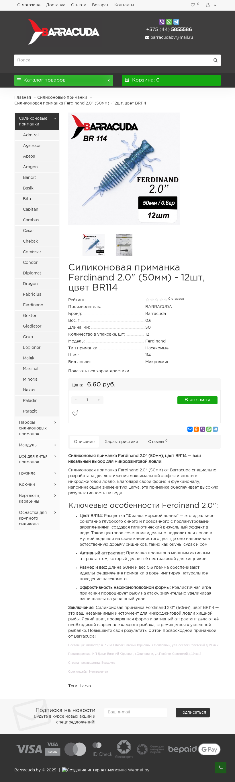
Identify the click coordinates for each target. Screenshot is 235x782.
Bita (27, 199)
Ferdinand (33, 305)
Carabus (31, 220)
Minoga (30, 379)
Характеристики (121, 442)
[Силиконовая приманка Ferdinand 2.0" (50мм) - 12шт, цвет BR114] (124, 169)
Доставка (55, 5)
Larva (85, 686)
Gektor (30, 316)
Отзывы (158, 441)
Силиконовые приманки (62, 97)
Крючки (27, 484)
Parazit (30, 411)
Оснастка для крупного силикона (33, 518)
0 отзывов (176, 298)
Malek (28, 358)
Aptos (29, 156)
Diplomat (32, 273)
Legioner (32, 347)
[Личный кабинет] (211, 5)
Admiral (31, 135)
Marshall (31, 369)
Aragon (30, 167)
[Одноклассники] (196, 429)
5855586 (169, 30)
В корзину (197, 400)
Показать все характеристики (98, 371)
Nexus (29, 390)
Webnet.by (138, 770)
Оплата (78, 5)
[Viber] (202, 429)
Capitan (30, 209)
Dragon (30, 284)
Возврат (100, 5)
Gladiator (32, 326)
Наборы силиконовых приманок (33, 428)
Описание (84, 442)
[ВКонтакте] (190, 429)
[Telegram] (215, 429)
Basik (28, 188)
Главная (22, 97)
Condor (30, 262)
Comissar (32, 252)
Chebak (30, 241)
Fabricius (32, 294)
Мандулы (28, 445)
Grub (28, 337)
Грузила (27, 473)
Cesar (28, 231)
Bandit (29, 177)
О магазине (28, 5)
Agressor (32, 146)
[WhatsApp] (208, 429)
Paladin (30, 400)
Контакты (124, 5)
